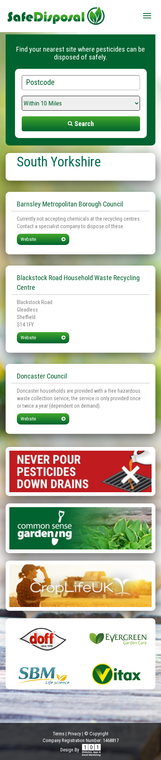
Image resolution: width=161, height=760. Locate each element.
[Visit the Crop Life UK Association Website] (80, 585)
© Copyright (96, 733)
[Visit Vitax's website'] (118, 674)
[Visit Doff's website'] (43, 638)
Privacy (74, 733)
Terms (58, 733)
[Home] (56, 13)
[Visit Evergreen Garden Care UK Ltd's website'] (118, 638)
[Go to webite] (80, 471)
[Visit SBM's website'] (43, 674)
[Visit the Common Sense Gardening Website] (80, 528)
